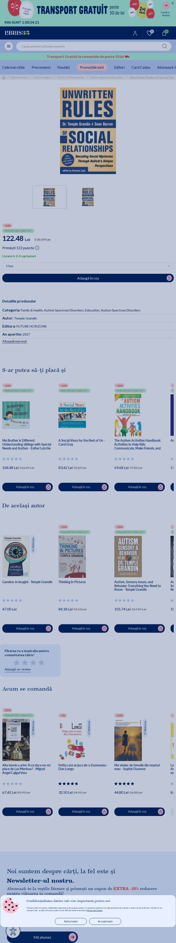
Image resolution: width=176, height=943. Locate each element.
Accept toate (105, 921)
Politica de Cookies (94, 910)
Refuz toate (71, 921)
